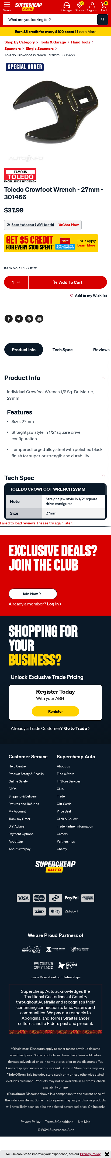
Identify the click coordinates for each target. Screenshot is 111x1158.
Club (60, 788)
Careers (62, 834)
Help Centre (17, 766)
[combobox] (16, 282)
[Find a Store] (79, 4)
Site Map (84, 1121)
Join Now (30, 593)
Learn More (86, 245)
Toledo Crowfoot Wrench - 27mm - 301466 (40, 55)
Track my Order (19, 819)
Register (55, 711)
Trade (61, 796)
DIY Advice (16, 826)
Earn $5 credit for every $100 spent (55, 31)
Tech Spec (62, 349)
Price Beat (64, 811)
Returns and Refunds (24, 804)
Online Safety (18, 781)
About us (63, 766)
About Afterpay (19, 849)
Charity (62, 849)
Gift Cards (64, 804)
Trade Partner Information (75, 826)
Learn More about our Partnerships (56, 977)
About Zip (16, 841)
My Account (17, 811)
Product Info (24, 349)
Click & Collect (67, 819)
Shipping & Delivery (23, 796)
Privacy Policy (90, 1154)
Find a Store (65, 773)
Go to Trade (75, 728)
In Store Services (69, 781)
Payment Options (21, 834)
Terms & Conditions (59, 1121)
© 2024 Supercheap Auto (55, 1129)
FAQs (12, 788)
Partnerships (66, 841)
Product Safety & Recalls (26, 773)
